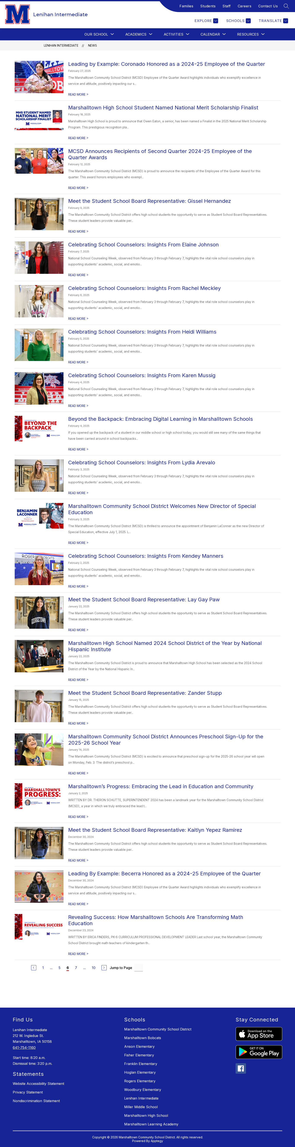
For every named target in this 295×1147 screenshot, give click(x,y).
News (92, 45)
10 (93, 968)
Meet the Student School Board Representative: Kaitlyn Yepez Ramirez (155, 830)
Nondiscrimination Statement (36, 1101)
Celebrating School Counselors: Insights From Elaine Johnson (143, 244)
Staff (226, 6)
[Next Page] (104, 967)
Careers (245, 6)
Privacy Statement (28, 1092)
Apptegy (157, 1141)
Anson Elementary (139, 1046)
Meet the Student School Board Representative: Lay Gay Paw (144, 599)
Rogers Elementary (139, 1081)
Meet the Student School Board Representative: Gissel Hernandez (149, 201)
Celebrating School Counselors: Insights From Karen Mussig (142, 375)
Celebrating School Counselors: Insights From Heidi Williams (142, 332)
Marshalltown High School (146, 1115)
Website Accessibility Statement (38, 1083)
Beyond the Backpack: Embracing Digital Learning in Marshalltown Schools (160, 419)
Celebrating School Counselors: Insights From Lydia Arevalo (141, 462)
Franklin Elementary (140, 1064)
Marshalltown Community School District (157, 1029)
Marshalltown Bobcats (142, 1038)
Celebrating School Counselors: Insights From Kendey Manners (145, 556)
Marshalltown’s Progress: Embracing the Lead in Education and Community (160, 786)
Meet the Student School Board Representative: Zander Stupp (145, 693)
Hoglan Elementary (140, 1072)
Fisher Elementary (139, 1055)
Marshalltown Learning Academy (151, 1124)
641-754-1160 (24, 1047)
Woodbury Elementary (142, 1089)
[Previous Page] (33, 967)
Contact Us (268, 6)
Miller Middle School (141, 1107)
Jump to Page (121, 968)
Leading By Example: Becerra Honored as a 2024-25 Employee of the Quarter (164, 873)
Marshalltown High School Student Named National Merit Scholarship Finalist (163, 107)
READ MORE (78, 94)
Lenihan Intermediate (61, 45)
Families (186, 6)
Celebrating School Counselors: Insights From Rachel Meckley (144, 288)
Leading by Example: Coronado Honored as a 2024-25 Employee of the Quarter (166, 64)
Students (208, 6)
